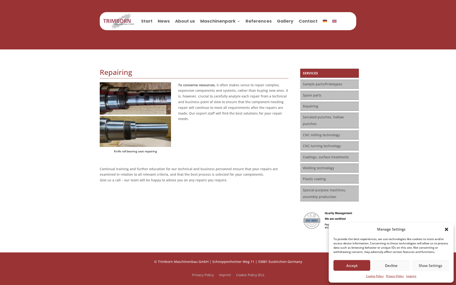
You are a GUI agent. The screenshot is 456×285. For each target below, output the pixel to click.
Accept (352, 265)
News (164, 21)
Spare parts (312, 95)
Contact (308, 21)
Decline (391, 265)
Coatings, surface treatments (326, 157)
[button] (446, 229)
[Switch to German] (325, 21)
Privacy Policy (395, 276)
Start (146, 21)
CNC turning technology (322, 146)
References (259, 21)
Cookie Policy (375, 276)
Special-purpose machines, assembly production (324, 193)
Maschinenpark (218, 21)
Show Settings (430, 265)
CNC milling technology (321, 135)
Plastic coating (314, 179)
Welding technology (318, 168)
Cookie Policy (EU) (250, 275)
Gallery (285, 21)
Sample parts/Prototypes (322, 84)
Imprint (411, 276)
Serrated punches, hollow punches (323, 120)
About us (185, 21)
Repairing (310, 106)
